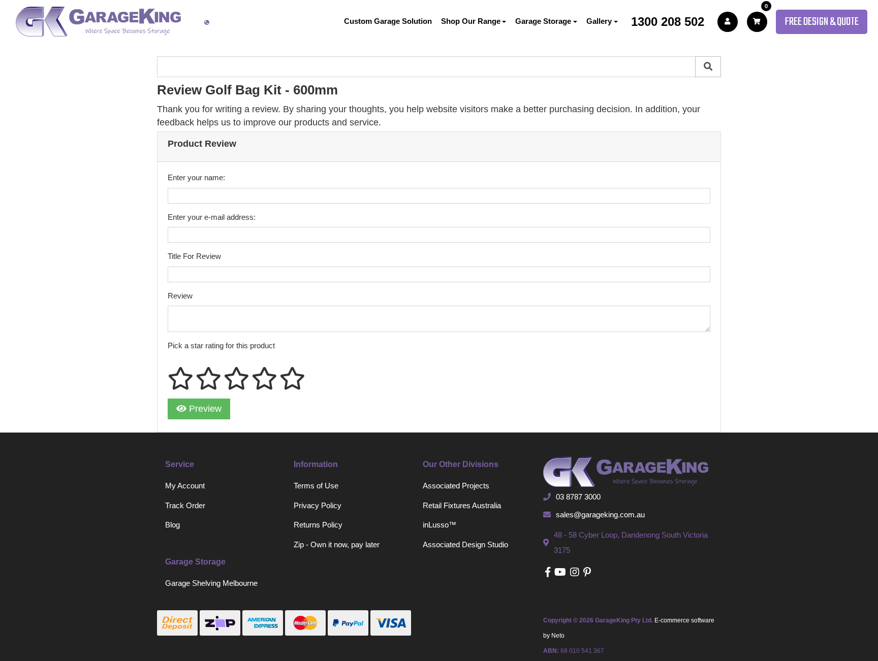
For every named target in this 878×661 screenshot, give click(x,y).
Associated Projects (456, 485)
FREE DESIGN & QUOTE (822, 21)
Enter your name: (196, 177)
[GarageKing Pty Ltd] (98, 21)
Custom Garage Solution (388, 21)
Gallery (599, 21)
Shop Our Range (470, 21)
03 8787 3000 (578, 496)
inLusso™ (439, 524)
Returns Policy (318, 524)
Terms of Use (316, 485)
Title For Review (194, 256)
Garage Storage (543, 21)
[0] (757, 22)
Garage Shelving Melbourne (211, 583)
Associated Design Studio (465, 544)
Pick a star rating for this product (221, 345)
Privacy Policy (317, 505)
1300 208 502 (667, 21)
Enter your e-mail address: (212, 217)
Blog (172, 524)
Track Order (185, 505)
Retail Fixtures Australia (462, 505)
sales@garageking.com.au (600, 514)
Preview (204, 409)
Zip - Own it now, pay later (337, 544)
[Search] (708, 66)
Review (180, 295)
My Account (185, 485)
